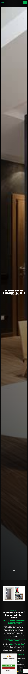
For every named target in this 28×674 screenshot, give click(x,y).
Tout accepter (9, 665)
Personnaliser (8, 670)
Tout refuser (9, 668)
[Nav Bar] (25, 2)
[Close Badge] (20, 670)
